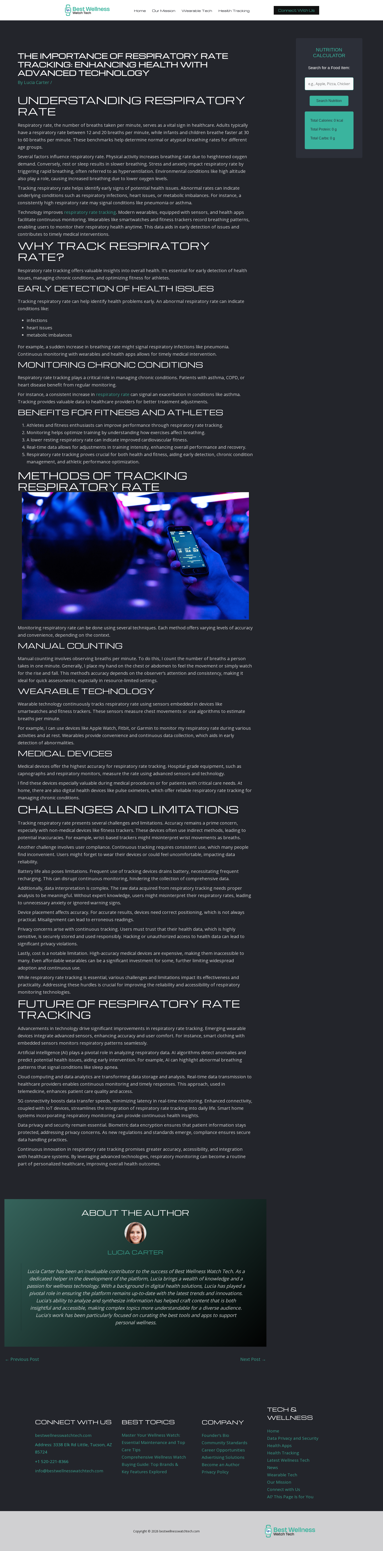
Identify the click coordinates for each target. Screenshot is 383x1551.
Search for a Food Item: (329, 68)
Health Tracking (283, 1453)
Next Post (253, 1359)
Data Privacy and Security (293, 1438)
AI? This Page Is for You (290, 1497)
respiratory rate (112, 394)
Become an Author (221, 1464)
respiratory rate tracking (90, 212)
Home (273, 1431)
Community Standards (224, 1443)
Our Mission (279, 1482)
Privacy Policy (215, 1472)
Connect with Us (283, 1489)
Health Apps (279, 1445)
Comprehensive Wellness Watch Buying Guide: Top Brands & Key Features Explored (154, 1464)
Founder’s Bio (215, 1435)
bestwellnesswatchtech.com (63, 1435)
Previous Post (22, 1359)
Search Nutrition (329, 101)
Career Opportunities (223, 1450)
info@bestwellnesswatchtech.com (69, 1471)
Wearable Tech (282, 1475)
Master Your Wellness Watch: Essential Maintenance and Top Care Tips (153, 1442)
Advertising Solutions (223, 1457)
